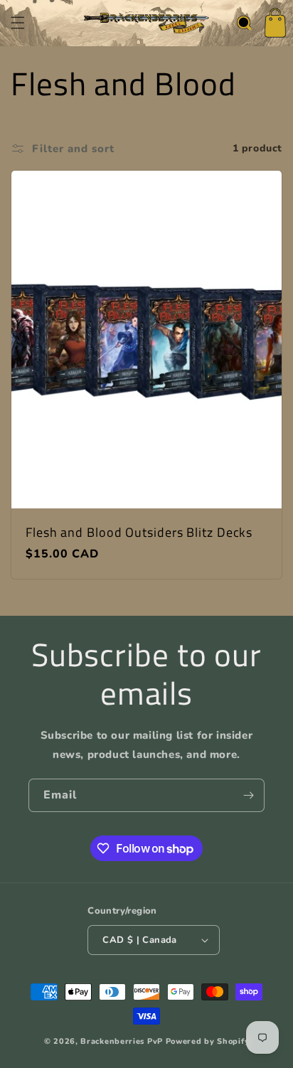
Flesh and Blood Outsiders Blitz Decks (139, 532)
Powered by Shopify (208, 1041)
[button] (17, 22)
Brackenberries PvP (121, 1041)
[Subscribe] (248, 795)
